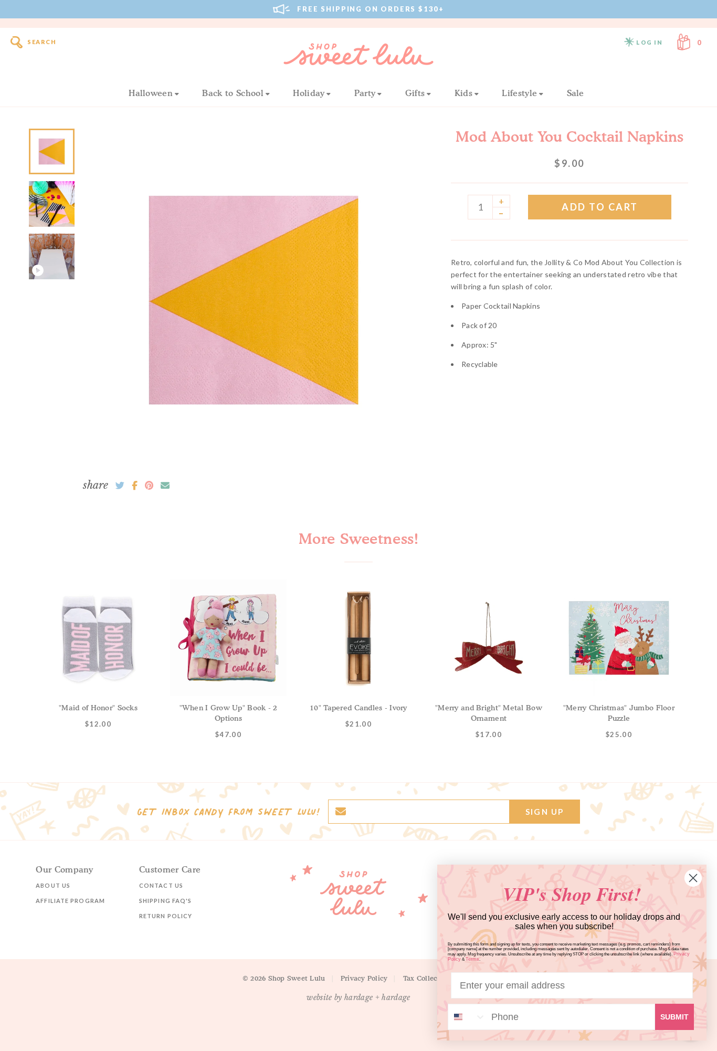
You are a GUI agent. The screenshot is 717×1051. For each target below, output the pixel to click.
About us (53, 885)
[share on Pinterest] (149, 485)
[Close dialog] (693, 878)
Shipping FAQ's (165, 900)
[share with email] (165, 485)
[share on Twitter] (119, 485)
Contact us (161, 885)
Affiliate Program (70, 900)
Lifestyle (519, 93)
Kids (463, 93)
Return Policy (165, 915)
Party (365, 93)
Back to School (232, 93)
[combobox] (467, 1016)
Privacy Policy (364, 978)
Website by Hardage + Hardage (358, 997)
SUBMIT (674, 1017)
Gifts (415, 93)
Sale (575, 93)
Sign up (544, 811)
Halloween (151, 93)
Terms (472, 959)
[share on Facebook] (135, 485)
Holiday (308, 93)
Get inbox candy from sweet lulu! (228, 811)
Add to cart (600, 207)
